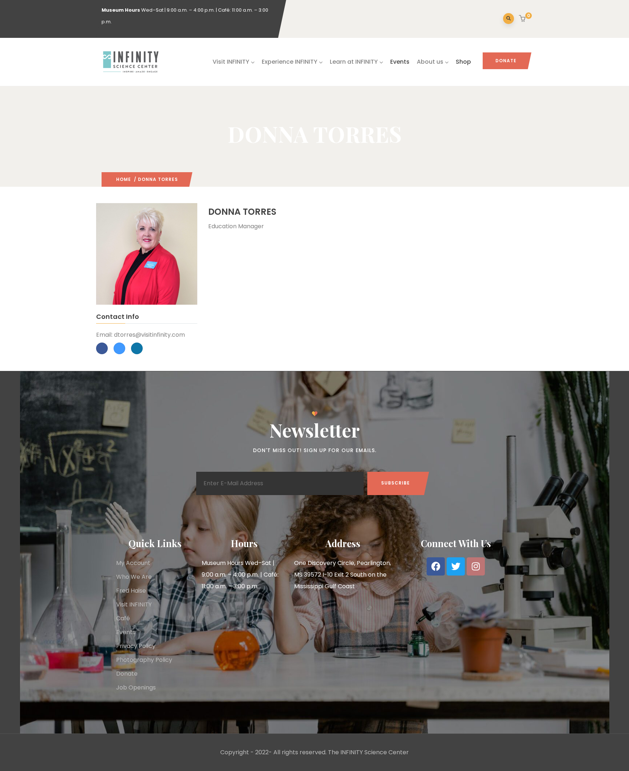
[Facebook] (436, 566)
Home (123, 179)
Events (400, 62)
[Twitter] (456, 566)
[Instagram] (476, 566)
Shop (463, 62)
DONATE (506, 61)
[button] (523, 19)
